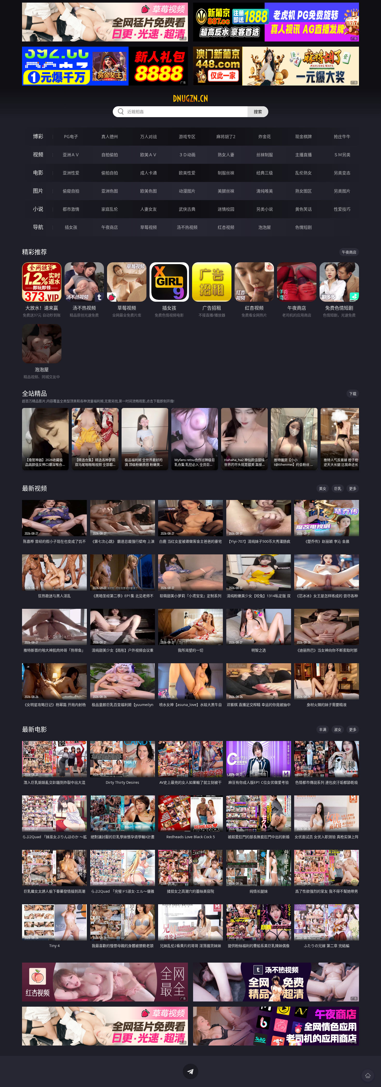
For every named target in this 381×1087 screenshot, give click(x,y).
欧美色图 (148, 191)
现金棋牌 (303, 136)
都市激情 (71, 209)
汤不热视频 (187, 227)
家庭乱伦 (109, 209)
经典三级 (264, 173)
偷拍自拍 (109, 173)
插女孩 (71, 227)
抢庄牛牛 (342, 136)
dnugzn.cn (190, 98)
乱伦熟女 (303, 173)
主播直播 (303, 155)
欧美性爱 (187, 173)
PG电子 (71, 136)
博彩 (38, 136)
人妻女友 (148, 209)
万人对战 (148, 136)
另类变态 (342, 173)
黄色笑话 (303, 209)
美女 (322, 488)
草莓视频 (148, 227)
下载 (352, 393)
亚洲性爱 (71, 173)
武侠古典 (187, 209)
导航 (38, 227)
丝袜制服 (264, 155)
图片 (38, 190)
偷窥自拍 (71, 191)
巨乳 (337, 488)
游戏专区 (187, 136)
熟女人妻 (226, 155)
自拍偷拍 (109, 155)
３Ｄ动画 (187, 155)
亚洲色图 (109, 191)
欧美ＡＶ (148, 155)
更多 (352, 488)
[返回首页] (368, 1075)
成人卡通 (148, 173)
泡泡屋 (264, 227)
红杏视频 (226, 227)
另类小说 (264, 209)
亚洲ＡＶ (71, 155)
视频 (38, 154)
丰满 (322, 729)
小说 (38, 209)
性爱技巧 (342, 209)
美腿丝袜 (226, 191)
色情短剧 (303, 227)
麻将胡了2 (225, 136)
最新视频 (34, 488)
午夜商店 (109, 227)
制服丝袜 (226, 173)
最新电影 (34, 729)
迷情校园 (226, 209)
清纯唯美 (264, 191)
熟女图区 (303, 191)
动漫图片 (187, 191)
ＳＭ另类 (342, 155)
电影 (38, 172)
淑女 (337, 729)
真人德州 (109, 136)
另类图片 (342, 191)
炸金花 (264, 136)
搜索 (258, 112)
